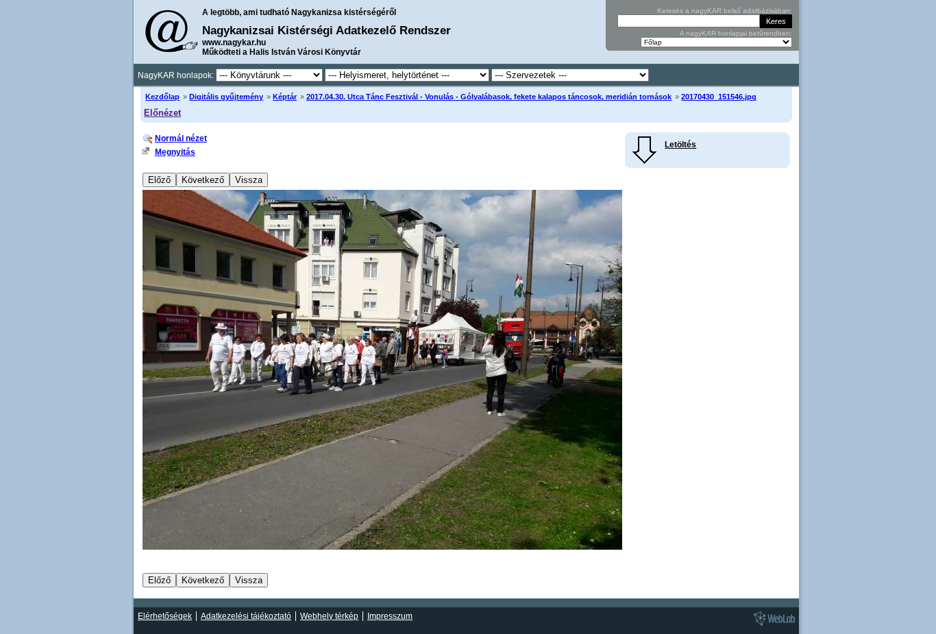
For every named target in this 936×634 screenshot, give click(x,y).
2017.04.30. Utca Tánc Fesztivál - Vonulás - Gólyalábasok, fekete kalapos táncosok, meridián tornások (489, 97)
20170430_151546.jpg (718, 97)
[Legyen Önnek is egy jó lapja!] (772, 625)
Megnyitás (175, 152)
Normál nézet (181, 138)
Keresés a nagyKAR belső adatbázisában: (724, 10)
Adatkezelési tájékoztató (246, 616)
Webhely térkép (329, 616)
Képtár (285, 97)
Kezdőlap (162, 97)
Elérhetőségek (165, 616)
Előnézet (162, 113)
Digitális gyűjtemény (226, 97)
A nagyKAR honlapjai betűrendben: (736, 33)
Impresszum (389, 616)
